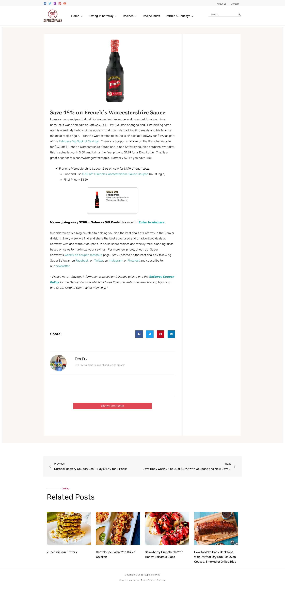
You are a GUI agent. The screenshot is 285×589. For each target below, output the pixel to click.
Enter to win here (151, 222)
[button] (81, 16)
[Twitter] (49, 3)
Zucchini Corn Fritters (62, 552)
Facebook (82, 260)
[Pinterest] (59, 3)
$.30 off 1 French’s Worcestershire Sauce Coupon (115, 174)
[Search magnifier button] (239, 14)
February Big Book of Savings (79, 141)
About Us (123, 580)
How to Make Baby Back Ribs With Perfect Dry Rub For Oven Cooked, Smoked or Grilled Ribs (215, 556)
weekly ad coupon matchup (83, 255)
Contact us (134, 580)
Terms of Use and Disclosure (153, 580)
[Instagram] (54, 3)
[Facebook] (45, 3)
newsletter (62, 266)
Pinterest (133, 260)
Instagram (116, 260)
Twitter (98, 260)
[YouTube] (64, 3)
